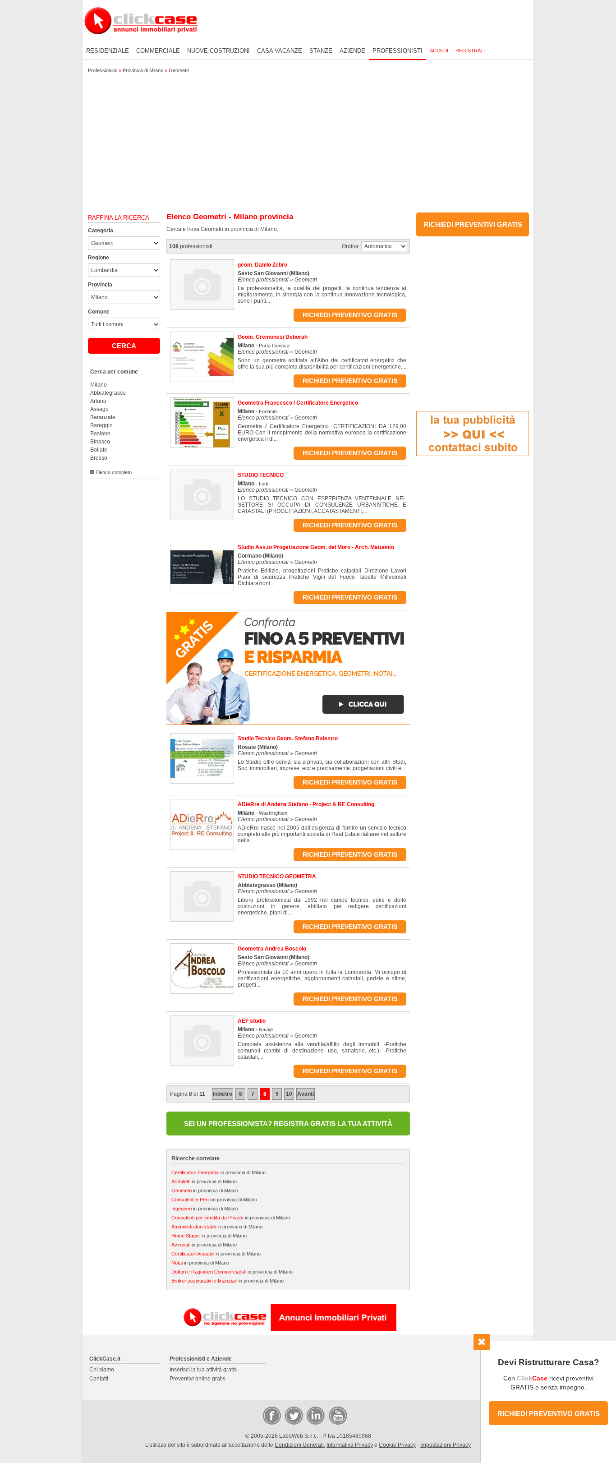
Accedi (439, 50)
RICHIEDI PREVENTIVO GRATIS (548, 1413)
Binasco (100, 441)
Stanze (320, 50)
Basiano (100, 433)
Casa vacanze (279, 50)
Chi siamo (101, 1369)
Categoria (100, 230)
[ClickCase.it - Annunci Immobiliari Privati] (141, 40)
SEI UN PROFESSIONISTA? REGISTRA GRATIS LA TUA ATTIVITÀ (288, 1123)
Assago (99, 409)
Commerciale (158, 50)
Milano (98, 385)
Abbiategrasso (108, 393)
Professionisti (397, 50)
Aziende (352, 50)
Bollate (98, 450)
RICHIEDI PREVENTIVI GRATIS (472, 224)
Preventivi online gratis (197, 1378)
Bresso (98, 458)
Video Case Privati (337, 1415)
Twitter (293, 1415)
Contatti (98, 1378)
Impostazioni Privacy (445, 1445)
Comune (99, 312)
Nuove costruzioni (218, 50)
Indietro (222, 1094)
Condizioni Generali (299, 1445)
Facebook (271, 1415)
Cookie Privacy (397, 1445)
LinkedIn (315, 1415)
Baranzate (102, 417)
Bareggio (101, 425)
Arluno (98, 401)
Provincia (100, 285)
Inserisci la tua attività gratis (203, 1369)
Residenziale (107, 50)
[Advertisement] (308, 145)
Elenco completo (113, 472)
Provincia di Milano (143, 70)
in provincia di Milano (218, 1172)
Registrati (470, 50)
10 (289, 1094)
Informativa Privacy (349, 1445)
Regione (98, 257)
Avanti (305, 1094)
